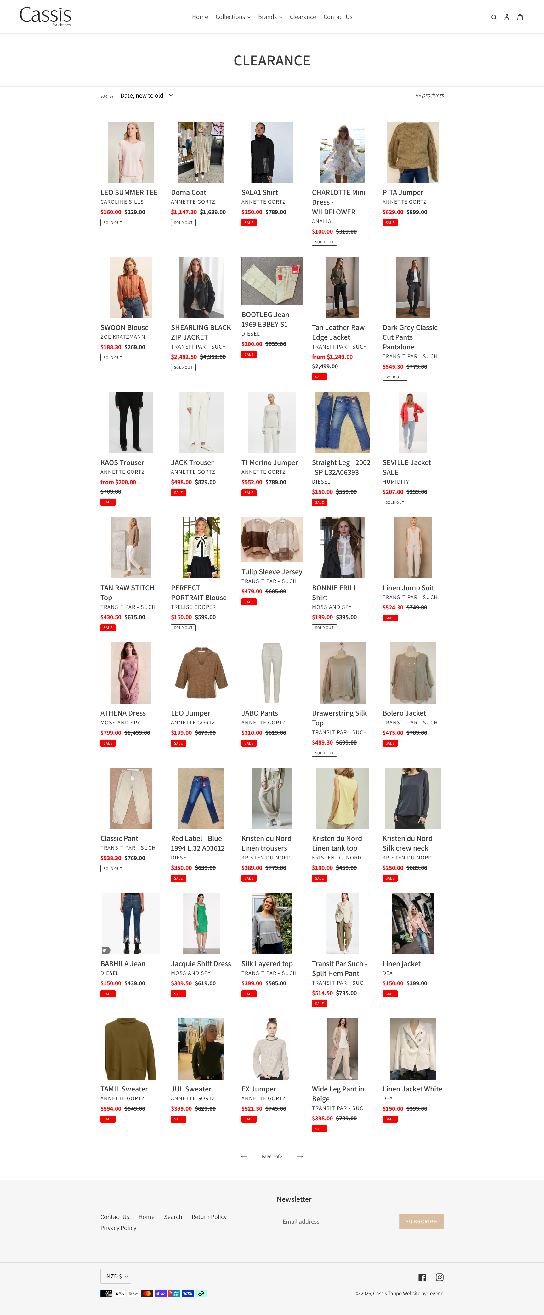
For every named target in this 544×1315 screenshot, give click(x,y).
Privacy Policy (118, 1228)
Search (173, 1217)
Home (147, 1217)
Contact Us (114, 1217)
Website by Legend (423, 1293)
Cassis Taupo (387, 1293)
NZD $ (114, 1276)
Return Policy (209, 1217)
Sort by (107, 96)
